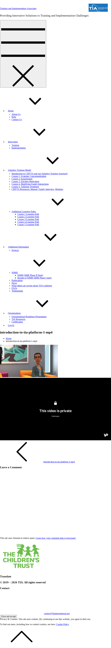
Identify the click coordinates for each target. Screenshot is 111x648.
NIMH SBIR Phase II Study (30, 275)
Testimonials (17, 291)
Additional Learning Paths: (24, 211)
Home (11, 111)
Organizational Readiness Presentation (29, 316)
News (14, 283)
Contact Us (17, 119)
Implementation (19, 148)
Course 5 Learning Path (28, 224)
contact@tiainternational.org (57, 613)
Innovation (13, 142)
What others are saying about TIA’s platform (32, 285)
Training (15, 145)
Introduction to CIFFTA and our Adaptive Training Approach (39, 173)
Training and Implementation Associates (18, 8)
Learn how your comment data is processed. (56, 538)
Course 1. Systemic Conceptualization (29, 176)
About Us (16, 114)
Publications (17, 280)
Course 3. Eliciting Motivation (25, 181)
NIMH (15, 272)
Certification (17, 322)
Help (14, 117)
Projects (15, 250)
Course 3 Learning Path (28, 219)
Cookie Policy (62, 624)
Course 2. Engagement (22, 179)
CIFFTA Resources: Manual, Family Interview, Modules (37, 189)
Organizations (14, 313)
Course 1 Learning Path (28, 214)
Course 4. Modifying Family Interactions (30, 184)
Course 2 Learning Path (28, 217)
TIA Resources (18, 319)
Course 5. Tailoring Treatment (25, 186)
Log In (11, 325)
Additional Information (18, 247)
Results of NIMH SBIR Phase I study (34, 278)
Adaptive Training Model (19, 170)
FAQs (14, 288)
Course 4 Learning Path (28, 222)
